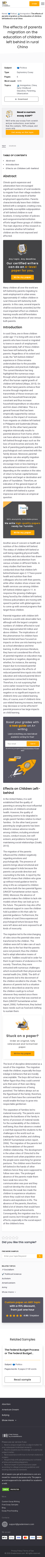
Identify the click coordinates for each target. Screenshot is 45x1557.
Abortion (6, 1404)
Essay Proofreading (10, 1511)
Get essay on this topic (22, 132)
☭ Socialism (8, 1269)
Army (4, 1287)
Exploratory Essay (25, 72)
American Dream (10, 1409)
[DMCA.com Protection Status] (11, 1491)
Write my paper (22, 277)
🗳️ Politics (22, 68)
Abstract (10, 160)
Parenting (31, 91)
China (34, 85)
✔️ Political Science (11, 1274)
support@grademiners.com (21, 1524)
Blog (4, 1508)
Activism (6, 1278)
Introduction (12, 164)
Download (22, 99)
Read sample (22, 1379)
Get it (32, 743)
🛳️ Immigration (24, 85)
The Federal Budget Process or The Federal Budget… (22, 1351)
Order (34, 3)
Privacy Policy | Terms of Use (22, 1551)
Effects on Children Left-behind (22, 168)
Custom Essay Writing (11, 1502)
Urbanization (22, 93)
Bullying (5, 1415)
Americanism (8, 1282)
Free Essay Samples (10, 1505)
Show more (8, 1420)
